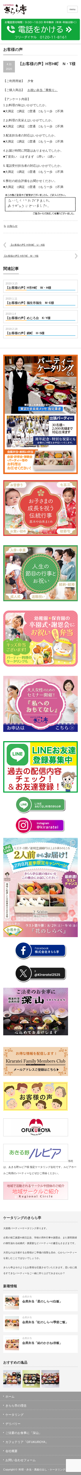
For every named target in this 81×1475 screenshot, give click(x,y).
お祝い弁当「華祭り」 (42, 90)
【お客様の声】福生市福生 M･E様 (30, 303)
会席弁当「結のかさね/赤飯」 (42, 1343)
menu (72, 9)
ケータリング (14, 1414)
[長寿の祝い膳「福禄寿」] (12, 1379)
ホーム (9, 1396)
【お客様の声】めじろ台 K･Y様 (28, 318)
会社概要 (11, 1451)
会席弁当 (27, 1296)
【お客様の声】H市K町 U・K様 (27, 245)
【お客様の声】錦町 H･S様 (25, 333)
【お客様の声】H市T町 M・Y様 (20, 256)
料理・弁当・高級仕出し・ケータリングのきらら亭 (48, 1469)
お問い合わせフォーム (20, 1460)
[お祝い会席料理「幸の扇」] (50, 1379)
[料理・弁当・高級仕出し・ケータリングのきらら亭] (19, 10)
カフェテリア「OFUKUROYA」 (26, 1442)
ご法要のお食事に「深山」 (23, 1433)
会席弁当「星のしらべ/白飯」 (42, 1301)
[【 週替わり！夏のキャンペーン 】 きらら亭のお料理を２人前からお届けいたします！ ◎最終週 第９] (40, 887)
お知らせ (12, 226)
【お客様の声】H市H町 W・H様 (28, 287)
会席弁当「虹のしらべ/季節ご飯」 (45, 1322)
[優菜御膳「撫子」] (31, 1379)
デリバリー (13, 1423)
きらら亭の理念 (16, 1405)
